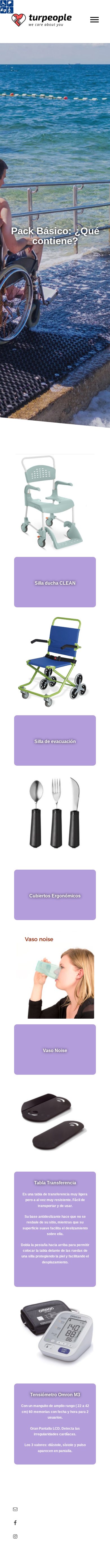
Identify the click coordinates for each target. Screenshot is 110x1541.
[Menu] (94, 19)
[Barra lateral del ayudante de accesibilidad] (7, 7)
